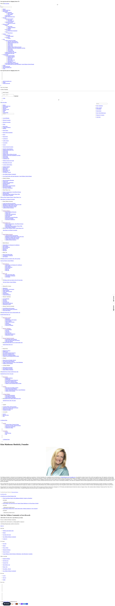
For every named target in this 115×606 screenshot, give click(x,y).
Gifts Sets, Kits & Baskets (12, 41)
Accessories (7, 37)
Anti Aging (10, 19)
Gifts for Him (10, 44)
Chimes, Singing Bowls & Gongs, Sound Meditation (13, 362)
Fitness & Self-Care (6, 10)
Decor (6, 31)
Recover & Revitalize (7, 186)
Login (4, 68)
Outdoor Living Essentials (8, 363)
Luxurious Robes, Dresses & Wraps (9, 406)
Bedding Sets (5, 351)
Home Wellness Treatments (8, 195)
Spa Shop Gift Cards (7, 534)
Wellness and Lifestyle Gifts (8, 530)
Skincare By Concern (7, 317)
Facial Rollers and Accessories (8, 308)
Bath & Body (5, 11)
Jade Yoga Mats (6, 193)
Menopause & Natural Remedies (9, 185)
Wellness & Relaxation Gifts (13, 42)
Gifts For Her (10, 43)
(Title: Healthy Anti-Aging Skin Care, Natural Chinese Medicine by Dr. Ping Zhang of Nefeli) (20, 503)
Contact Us (5, 538)
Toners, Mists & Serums (7, 291)
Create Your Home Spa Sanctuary (9, 203)
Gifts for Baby (10, 50)
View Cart (16, 96)
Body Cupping (10, 13)
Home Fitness (7, 29)
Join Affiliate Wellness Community (11, 63)
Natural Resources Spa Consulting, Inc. (68, 477)
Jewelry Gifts (10, 45)
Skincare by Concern (9, 18)
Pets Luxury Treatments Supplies (9, 355)
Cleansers (5, 292)
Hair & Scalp (5, 248)
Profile (4, 579)
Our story (4, 543)
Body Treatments (8, 12)
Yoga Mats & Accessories (8, 368)
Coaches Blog (5, 54)
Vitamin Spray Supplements (8, 182)
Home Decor (10, 32)
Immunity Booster (6, 183)
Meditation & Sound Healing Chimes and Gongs (12, 204)
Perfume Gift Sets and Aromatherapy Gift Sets (16, 48)
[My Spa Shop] (6, 3)
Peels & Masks (6, 293)
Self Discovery (10, 57)
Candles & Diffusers (11, 27)
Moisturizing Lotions (7, 304)
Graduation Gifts (11, 51)
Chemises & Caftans (7, 409)
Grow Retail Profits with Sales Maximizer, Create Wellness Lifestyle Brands (19, 64)
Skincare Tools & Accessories (8, 338)
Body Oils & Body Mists (7, 254)
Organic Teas (5, 181)
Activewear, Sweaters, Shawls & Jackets (10, 407)
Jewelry (9, 38)
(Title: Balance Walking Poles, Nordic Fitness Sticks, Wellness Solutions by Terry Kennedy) (20, 508)
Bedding (9, 28)
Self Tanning (10, 14)
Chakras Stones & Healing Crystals (9, 206)
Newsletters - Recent (12, 62)
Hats (4, 416)
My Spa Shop (6, 601)
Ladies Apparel (10, 36)
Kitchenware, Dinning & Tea (8, 353)
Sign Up (4, 577)
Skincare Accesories (9, 22)
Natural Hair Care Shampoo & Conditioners (11, 244)
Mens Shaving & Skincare (8, 303)
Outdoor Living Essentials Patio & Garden (11, 356)
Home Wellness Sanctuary (8, 234)
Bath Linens (10, 26)
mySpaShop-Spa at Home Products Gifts (8, 496)
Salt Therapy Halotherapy (8, 187)
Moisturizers (5, 288)
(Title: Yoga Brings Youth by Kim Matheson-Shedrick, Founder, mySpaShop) (17, 498)
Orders (4, 65)
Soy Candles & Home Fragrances (9, 352)
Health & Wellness (11, 56)
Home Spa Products (15, 492)
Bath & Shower (6, 263)
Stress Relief (5, 184)
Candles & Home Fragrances (8, 207)
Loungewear (7, 35)
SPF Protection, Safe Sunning (8, 289)
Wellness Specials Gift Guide (10, 52)
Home (6, 25)
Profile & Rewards (6, 66)
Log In (4, 575)
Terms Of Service (6, 551)
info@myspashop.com (7, 67)
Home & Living (6, 24)
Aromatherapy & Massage (8, 255)
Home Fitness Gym (6, 222)
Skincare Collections (7, 328)
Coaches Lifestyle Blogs (9, 55)
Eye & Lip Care (6, 302)
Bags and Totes (6, 415)
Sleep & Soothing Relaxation (8, 180)
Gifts (4, 39)
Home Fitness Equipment (12, 30)
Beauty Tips (10, 58)
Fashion (4, 33)
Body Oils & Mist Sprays (10, 16)
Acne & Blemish (11, 21)
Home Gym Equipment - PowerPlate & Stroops (12, 192)
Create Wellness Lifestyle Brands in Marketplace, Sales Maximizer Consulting (17, 553)
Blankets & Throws (6, 350)
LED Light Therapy (6, 310)
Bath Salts (5, 250)
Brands (4, 9)
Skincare (4, 17)
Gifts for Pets (10, 49)
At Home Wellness (6, 394)
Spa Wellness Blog (3, 494)
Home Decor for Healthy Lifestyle (9, 360)
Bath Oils (4, 249)
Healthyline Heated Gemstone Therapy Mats (11, 194)
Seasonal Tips (10, 61)
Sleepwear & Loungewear (8, 408)
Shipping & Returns (6, 549)
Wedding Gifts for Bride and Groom (14, 46)
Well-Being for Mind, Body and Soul (10, 205)
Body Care (5, 273)
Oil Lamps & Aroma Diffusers (8, 361)
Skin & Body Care (11, 59)
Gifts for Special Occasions (10, 40)
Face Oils (4, 299)
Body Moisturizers (6, 247)
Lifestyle (4, 386)
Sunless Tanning (6, 290)
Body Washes (5, 246)
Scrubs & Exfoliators (7, 294)
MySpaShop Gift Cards (9, 53)
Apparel (4, 423)
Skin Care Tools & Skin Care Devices (10, 309)
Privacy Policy (5, 547)
